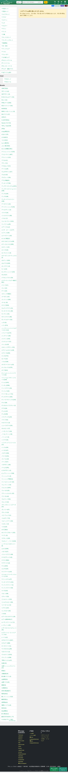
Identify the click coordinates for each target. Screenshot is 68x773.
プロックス (5, 512)
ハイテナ (4, 439)
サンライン (5, 314)
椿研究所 (4, 699)
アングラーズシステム (9, 186)
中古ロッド (8, 79)
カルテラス (5, 263)
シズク (3, 322)
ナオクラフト (5, 422)
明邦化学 (4, 693)
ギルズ (4, 274)
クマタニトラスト (7, 277)
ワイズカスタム (6, 648)
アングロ (4, 196)
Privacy (20, 748)
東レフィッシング (7, 696)
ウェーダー (5, 54)
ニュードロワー (6, 425)
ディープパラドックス (8, 399)
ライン (4, 28)
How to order (21, 740)
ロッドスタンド (7, 37)
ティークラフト (6, 388)
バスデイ (5, 453)
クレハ (4, 288)
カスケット (5, 247)
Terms (19, 746)
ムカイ (4, 548)
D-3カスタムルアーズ (7, 97)
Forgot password (22, 754)
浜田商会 (4, 702)
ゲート (4, 291)
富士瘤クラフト (6, 676)
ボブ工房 (4, 529)
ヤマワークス (5, 563)
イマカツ (4, 218)
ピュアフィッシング (7, 473)
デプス (4, 408)
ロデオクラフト (7, 640)
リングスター (6, 610)
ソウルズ (4, 361)
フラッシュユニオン (7, 493)
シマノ (4, 325)
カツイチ (4, 250)
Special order (21, 744)
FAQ (19, 742)
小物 (4, 34)
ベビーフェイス (6, 515)
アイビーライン (6, 154)
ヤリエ (4, 566)
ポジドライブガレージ (8, 532)
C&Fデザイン (5, 94)
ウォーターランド (7, 221)
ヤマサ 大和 (5, 560)
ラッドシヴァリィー (7, 585)
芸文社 (3, 708)
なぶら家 (5, 143)
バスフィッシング (45, 735)
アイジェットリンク (8, 151)
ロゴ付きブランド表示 (8, 720)
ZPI (3, 128)
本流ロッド (5, 8)
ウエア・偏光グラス (8, 68)
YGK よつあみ (6, 125)
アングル (4, 193)
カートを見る (54, 769)
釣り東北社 (5, 713)
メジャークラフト (7, 554)
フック (4, 31)
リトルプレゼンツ (7, 602)
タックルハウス (6, 367)
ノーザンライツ (6, 431)
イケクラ (4, 212)
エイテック (5, 232)
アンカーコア (6, 183)
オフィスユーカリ (7, 244)
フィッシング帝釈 (7, 479)
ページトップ (63, 769)
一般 (66, 5)
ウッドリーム (6, 224)
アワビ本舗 (5, 180)
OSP (3, 117)
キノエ (4, 269)
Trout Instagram (22, 763)
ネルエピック (5, 428)
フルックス (5, 502)
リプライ (5, 608)
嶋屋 (3, 685)
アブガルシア (6, 166)
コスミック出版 (6, 293)
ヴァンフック (6, 657)
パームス (5, 467)
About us (20, 738)
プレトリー (5, 509)
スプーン (5, 20)
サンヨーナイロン (7, 311)
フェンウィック (6, 484)
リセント (4, 593)
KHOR (4, 108)
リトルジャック (6, 599)
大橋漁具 (4, 673)
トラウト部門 (33, 735)
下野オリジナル (6, 660)
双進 (3, 670)
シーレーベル (6, 333)
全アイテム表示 (7, 72)
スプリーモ (5, 353)
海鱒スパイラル (6, 705)
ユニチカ (4, 568)
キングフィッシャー (8, 272)
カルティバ (5, 260)
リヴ (3, 613)
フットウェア (6, 48)
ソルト (62, 5)
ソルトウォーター (45, 737)
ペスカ (4, 526)
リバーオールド (6, 605)
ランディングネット (8, 40)
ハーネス (4, 450)
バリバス (5, 456)
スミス (4, 356)
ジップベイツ (6, 335)
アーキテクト (6, 204)
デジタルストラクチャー (8, 405)
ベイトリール (6, 63)
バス (53, 5)
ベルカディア (5, 518)
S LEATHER (5, 120)
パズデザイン (6, 464)
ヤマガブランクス (6, 557)
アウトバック (6, 157)
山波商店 (4, 679)
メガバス (4, 551)
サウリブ (5, 305)
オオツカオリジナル (7, 241)
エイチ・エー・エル (7, 230)
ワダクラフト (5, 651)
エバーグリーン (6, 235)
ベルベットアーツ (7, 521)
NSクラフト (5, 114)
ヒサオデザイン (6, 470)
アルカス (4, 174)
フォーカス (5, 490)
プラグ (4, 17)
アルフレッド (6, 177)
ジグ (4, 23)
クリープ (4, 285)
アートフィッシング (8, 207)
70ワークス (5, 91)
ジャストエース (6, 341)
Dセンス (4, 100)
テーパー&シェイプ (7, 394)
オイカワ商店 (5, 238)
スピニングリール (7, 60)
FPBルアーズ (6, 102)
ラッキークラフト (7, 582)
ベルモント (5, 524)
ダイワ (4, 370)
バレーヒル (5, 459)
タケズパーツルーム (7, 364)
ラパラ (4, 590)
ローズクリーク (6, 646)
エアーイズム (5, 227)
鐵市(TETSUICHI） (7, 716)
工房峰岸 (4, 688)
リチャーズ (5, 596)
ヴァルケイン (6, 654)
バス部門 (32, 733)
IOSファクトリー (7, 105)
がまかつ (4, 134)
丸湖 (4, 663)
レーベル (4, 637)
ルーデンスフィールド (8, 622)
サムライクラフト (7, 308)
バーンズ (4, 461)
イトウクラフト (6, 215)
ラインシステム (6, 579)
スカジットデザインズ (8, 347)
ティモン (5, 385)
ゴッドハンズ (6, 299)
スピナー (5, 25)
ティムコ (5, 382)
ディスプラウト (6, 396)
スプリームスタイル (7, 350)
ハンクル (4, 447)
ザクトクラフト (6, 316)
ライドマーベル (6, 571)
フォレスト (6, 487)
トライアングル (6, 417)
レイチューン (6, 625)
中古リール (8, 81)
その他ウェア (6, 57)
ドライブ (4, 419)
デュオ (4, 414)
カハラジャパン (6, 253)
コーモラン (5, 296)
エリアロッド (6, 14)
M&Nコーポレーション (8, 111)
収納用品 (5, 43)
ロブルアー (5, 643)
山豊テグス (5, 682)
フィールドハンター (7, 482)
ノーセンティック (6, 434)
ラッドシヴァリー (7, 587)
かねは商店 (5, 131)
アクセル (4, 160)
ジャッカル (5, 344)
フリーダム (5, 496)
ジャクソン (5, 338)
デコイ (4, 402)
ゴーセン (4, 302)
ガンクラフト (5, 266)
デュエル (4, 411)
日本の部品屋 (6, 690)
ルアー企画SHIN (6, 619)
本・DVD (5, 46)
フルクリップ (6, 499)
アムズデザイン (6, 171)
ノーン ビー (5, 437)
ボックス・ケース (7, 66)
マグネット (5, 538)
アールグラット (6, 209)
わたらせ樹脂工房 (6, 148)
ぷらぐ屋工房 (5, 145)
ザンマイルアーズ (6, 319)
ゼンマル (4, 358)
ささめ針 (4, 137)
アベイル (4, 168)
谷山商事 (4, 711)
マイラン (4, 535)
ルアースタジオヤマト (8, 616)
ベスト (4, 51)
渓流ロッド (5, 11)
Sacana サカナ (6, 123)
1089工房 (4, 88)
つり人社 (4, 140)
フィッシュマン (6, 476)
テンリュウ (5, 391)
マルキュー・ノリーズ (8, 541)
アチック (4, 163)
